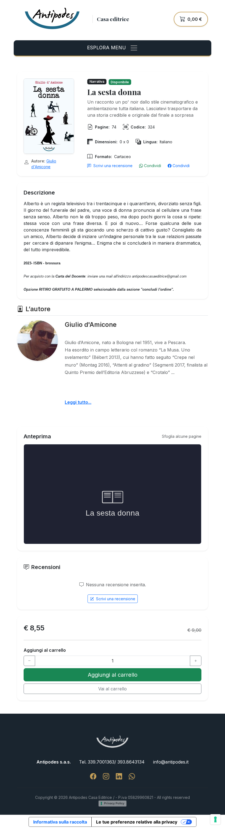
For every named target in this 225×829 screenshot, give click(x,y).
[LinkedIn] (119, 776)
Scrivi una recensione (113, 165)
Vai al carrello (112, 688)
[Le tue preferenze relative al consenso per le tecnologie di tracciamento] (215, 819)
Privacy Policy (114, 803)
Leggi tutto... (78, 402)
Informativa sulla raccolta (60, 822)
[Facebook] (93, 776)
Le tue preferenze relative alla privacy (136, 822)
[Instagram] (106, 776)
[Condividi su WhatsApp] (132, 776)
